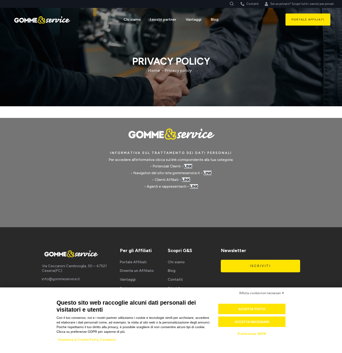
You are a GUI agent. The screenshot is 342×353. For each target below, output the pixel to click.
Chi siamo (132, 19)
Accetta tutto (251, 309)
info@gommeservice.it (61, 279)
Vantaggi (193, 19)
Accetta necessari (252, 322)
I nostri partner (163, 19)
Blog (214, 19)
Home (154, 70)
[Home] (42, 19)
